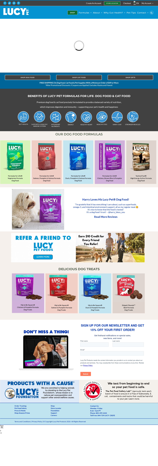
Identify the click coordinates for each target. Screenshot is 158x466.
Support (54, 413)
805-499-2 (100, 413)
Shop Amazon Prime (22, 413)
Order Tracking (20, 406)
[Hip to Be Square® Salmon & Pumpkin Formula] (61, 293)
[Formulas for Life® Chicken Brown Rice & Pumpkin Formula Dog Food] (110, 162)
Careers (54, 415)
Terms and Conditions (23, 421)
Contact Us (94, 406)
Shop (53, 406)
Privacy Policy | (37, 421)
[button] (151, 13)
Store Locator (56, 408)
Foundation (55, 411)
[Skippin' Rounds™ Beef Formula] (129, 293)
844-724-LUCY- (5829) (106, 415)
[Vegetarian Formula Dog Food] (15, 162)
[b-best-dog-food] (39, 381)
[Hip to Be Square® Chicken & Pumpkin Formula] (28, 293)
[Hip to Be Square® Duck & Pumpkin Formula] (95, 293)
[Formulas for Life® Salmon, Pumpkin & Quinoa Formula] (47, 162)
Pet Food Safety (21, 408)
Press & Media (20, 411)
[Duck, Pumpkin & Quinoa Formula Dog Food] (78, 162)
